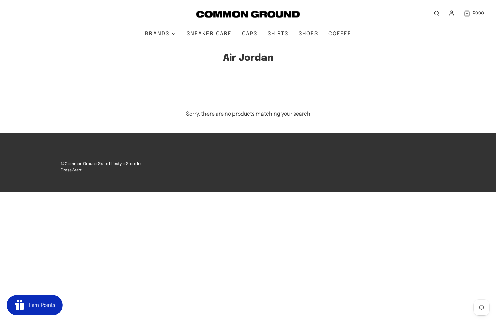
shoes (308, 34)
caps (249, 34)
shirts (278, 34)
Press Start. (72, 169)
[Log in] (452, 13)
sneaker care (209, 34)
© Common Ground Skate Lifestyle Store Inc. (102, 163)
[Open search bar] (437, 13)
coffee (339, 34)
